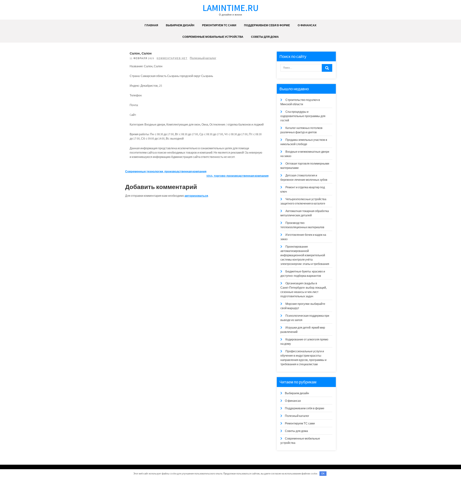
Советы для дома (265, 36)
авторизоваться (196, 196)
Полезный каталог (203, 58)
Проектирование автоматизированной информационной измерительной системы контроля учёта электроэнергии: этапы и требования (304, 255)
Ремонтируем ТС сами (219, 25)
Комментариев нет (172, 58)
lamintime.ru (231, 7)
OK (323, 473)
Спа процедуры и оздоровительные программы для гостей (302, 116)
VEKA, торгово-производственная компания (237, 176)
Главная (151, 25)
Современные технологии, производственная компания (165, 171)
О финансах (307, 25)
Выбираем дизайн (180, 25)
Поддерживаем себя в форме (267, 25)
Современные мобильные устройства (212, 36)
